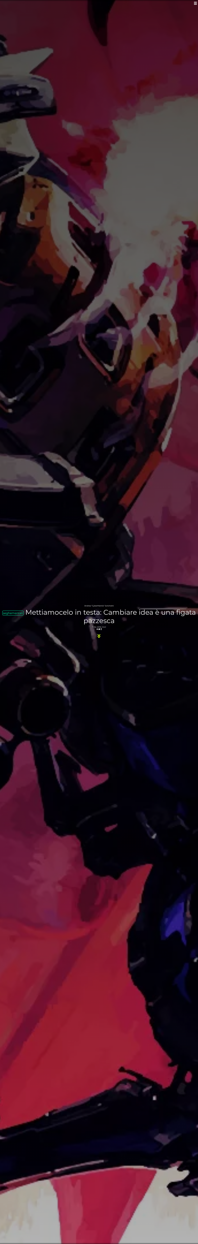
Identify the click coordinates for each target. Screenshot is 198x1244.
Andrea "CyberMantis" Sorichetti (99, 606)
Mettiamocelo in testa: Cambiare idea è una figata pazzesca (110, 616)
